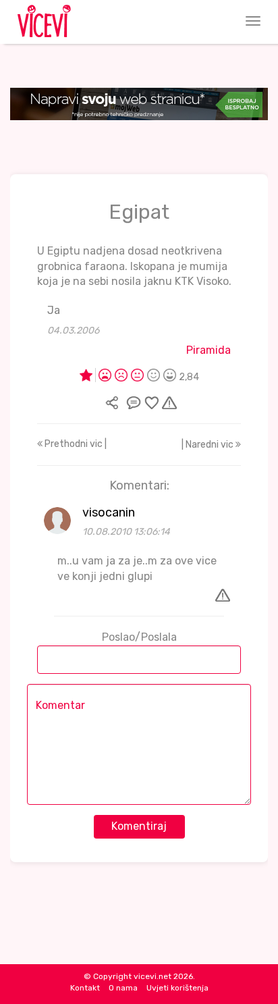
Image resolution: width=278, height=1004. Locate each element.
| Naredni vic (208, 444)
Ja (53, 310)
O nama (123, 988)
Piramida (208, 350)
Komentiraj (139, 826)
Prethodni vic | (75, 444)
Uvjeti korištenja (177, 988)
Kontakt (85, 988)
